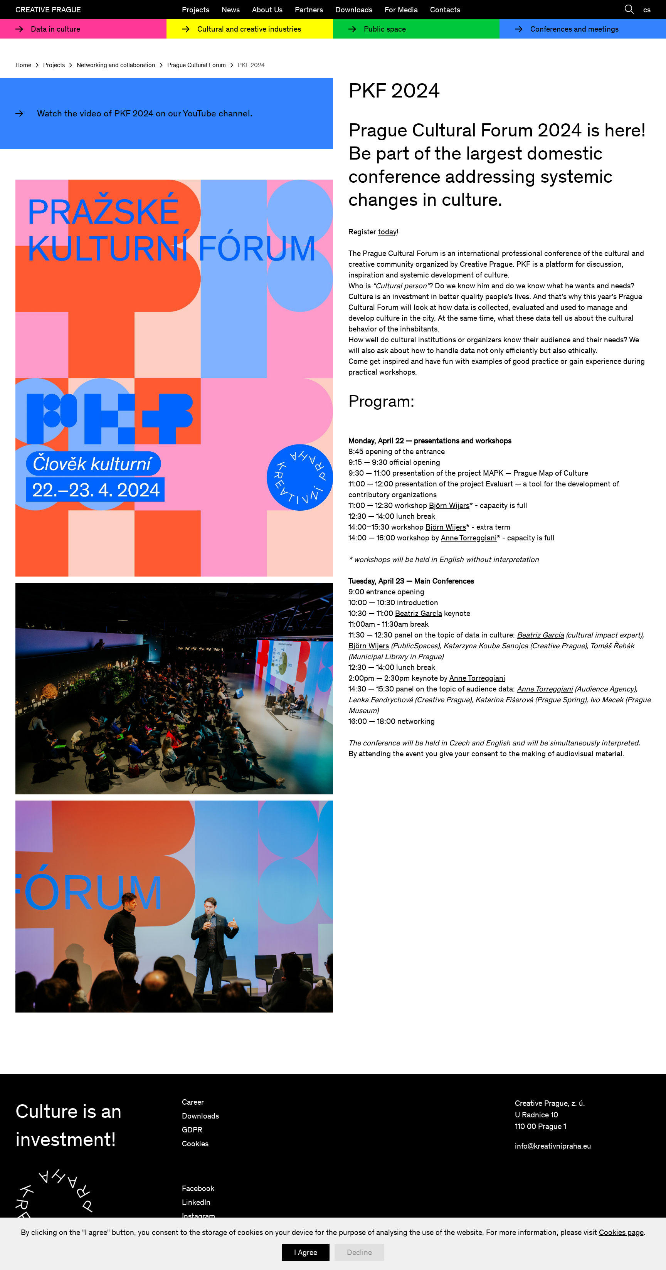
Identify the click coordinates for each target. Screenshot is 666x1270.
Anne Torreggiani (469, 537)
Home (23, 65)
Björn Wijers (449, 505)
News (231, 9)
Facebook (198, 1188)
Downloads (353, 9)
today (387, 231)
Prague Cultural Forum (196, 65)
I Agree (305, 1252)
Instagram (198, 1216)
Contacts (445, 9)
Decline (359, 1252)
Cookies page (621, 1232)
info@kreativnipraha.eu (553, 1146)
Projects (195, 9)
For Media (401, 9)
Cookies (195, 1143)
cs (647, 9)
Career (193, 1102)
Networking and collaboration (116, 65)
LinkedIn (196, 1202)
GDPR (192, 1129)
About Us (267, 9)
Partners (309, 9)
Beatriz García (418, 613)
